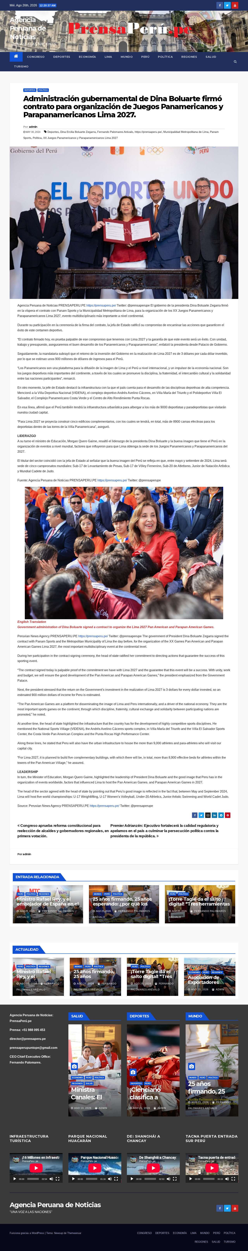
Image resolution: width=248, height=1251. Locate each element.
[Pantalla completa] (57, 1179)
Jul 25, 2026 (82, 1108)
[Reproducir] (15, 1179)
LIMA (108, 57)
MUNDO (127, 57)
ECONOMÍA (87, 57)
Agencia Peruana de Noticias (28, 28)
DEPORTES (61, 57)
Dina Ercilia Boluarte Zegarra (78, 131)
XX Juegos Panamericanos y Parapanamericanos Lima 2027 (80, 137)
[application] (36, 1168)
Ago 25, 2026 (28, 983)
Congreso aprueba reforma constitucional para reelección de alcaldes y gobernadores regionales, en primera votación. (63, 831)
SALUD (211, 57)
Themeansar (74, 1233)
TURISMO (21, 66)
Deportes (53, 131)
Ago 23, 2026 (199, 989)
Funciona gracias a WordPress (27, 1233)
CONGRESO (36, 57)
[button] (235, 61)
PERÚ (145, 57)
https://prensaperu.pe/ (148, 131)
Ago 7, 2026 (141, 1108)
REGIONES (189, 57)
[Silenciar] (51, 1179)
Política (37, 137)
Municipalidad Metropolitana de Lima (185, 131)
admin (33, 127)
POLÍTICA (165, 57)
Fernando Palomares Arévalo (115, 131)
